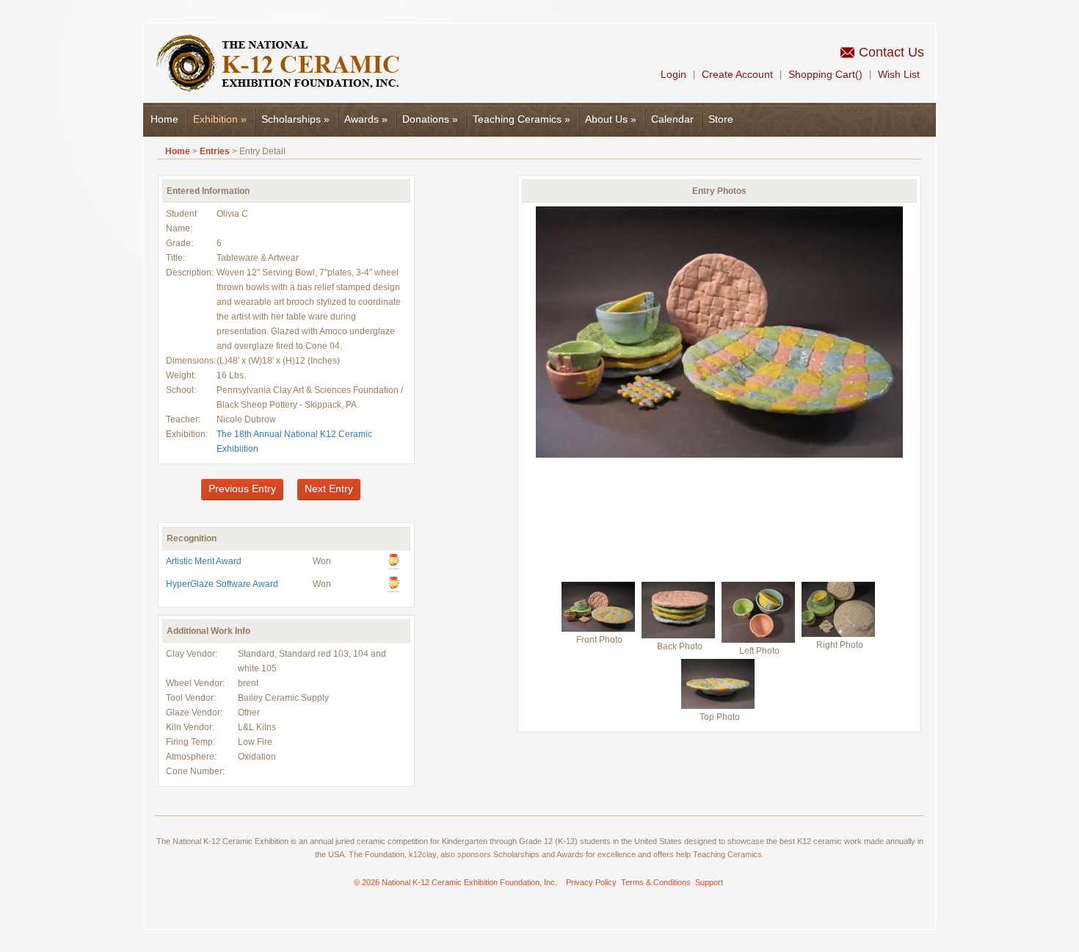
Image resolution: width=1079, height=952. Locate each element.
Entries (215, 151)
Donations (430, 119)
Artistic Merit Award (203, 561)
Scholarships (295, 119)
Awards (366, 119)
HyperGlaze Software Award (222, 584)
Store (720, 119)
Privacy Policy (591, 882)
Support (709, 882)
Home (164, 119)
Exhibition (220, 119)
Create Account (737, 74)
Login (673, 74)
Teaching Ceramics (521, 119)
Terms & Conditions (656, 882)
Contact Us (891, 52)
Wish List (899, 74)
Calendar (672, 119)
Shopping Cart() (825, 74)
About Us (610, 119)
